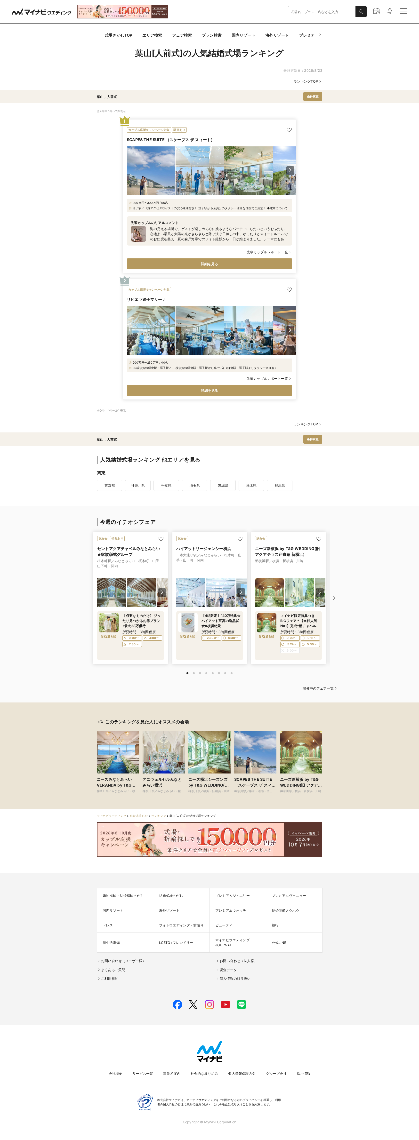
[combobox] (322, 11)
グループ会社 (276, 1073)
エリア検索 (152, 35)
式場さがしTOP (118, 35)
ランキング (158, 816)
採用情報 (304, 1073)
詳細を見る (209, 264)
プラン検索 (212, 35)
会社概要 (115, 1073)
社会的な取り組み (204, 1073)
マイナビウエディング (111, 816)
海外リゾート (277, 35)
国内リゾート (243, 35)
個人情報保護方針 (242, 1073)
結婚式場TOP (139, 816)
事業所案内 (171, 1073)
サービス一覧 (142, 1073)
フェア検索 (182, 35)
